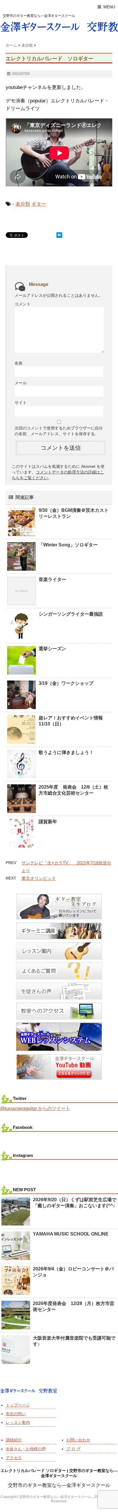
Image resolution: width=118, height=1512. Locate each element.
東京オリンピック (38, 878)
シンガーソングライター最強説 (71, 614)
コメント (23, 304)
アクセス (14, 1457)
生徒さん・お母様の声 (26, 1449)
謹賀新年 (48, 821)
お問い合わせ (78, 1440)
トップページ (18, 1405)
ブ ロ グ (73, 1449)
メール (21, 383)
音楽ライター (52, 579)
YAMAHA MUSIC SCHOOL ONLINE (71, 1234)
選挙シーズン (52, 648)
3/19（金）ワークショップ (66, 683)
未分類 (22, 204)
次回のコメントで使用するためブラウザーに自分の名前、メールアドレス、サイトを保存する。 (59, 431)
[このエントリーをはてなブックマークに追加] (59, 235)
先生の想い (16, 1413)
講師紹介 (14, 1440)
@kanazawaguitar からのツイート (35, 1108)
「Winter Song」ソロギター (68, 544)
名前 (19, 363)
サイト (21, 402)
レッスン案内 (18, 1422)
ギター (39, 204)
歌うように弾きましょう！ (66, 752)
